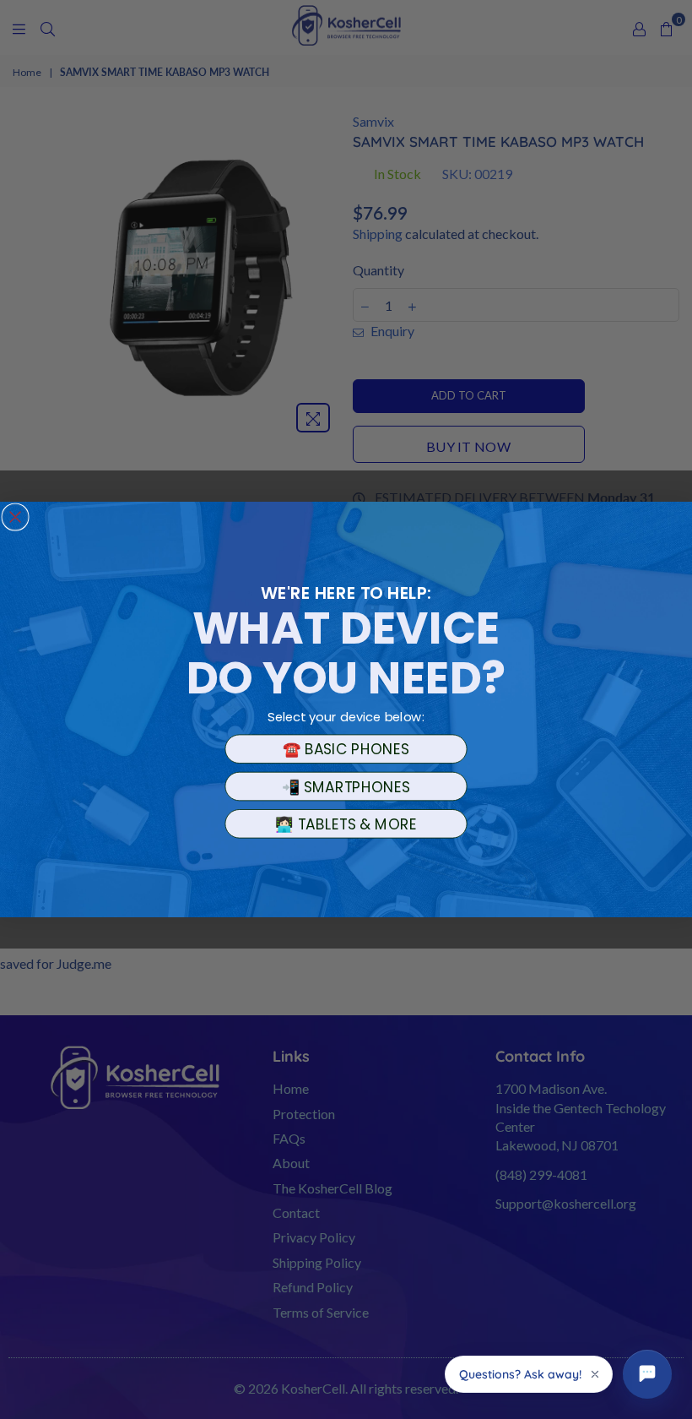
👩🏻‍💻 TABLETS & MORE (345, 823)
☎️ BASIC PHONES (346, 749)
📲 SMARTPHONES (346, 786)
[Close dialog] (15, 517)
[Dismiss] (595, 1374)
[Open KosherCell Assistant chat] (647, 1374)
